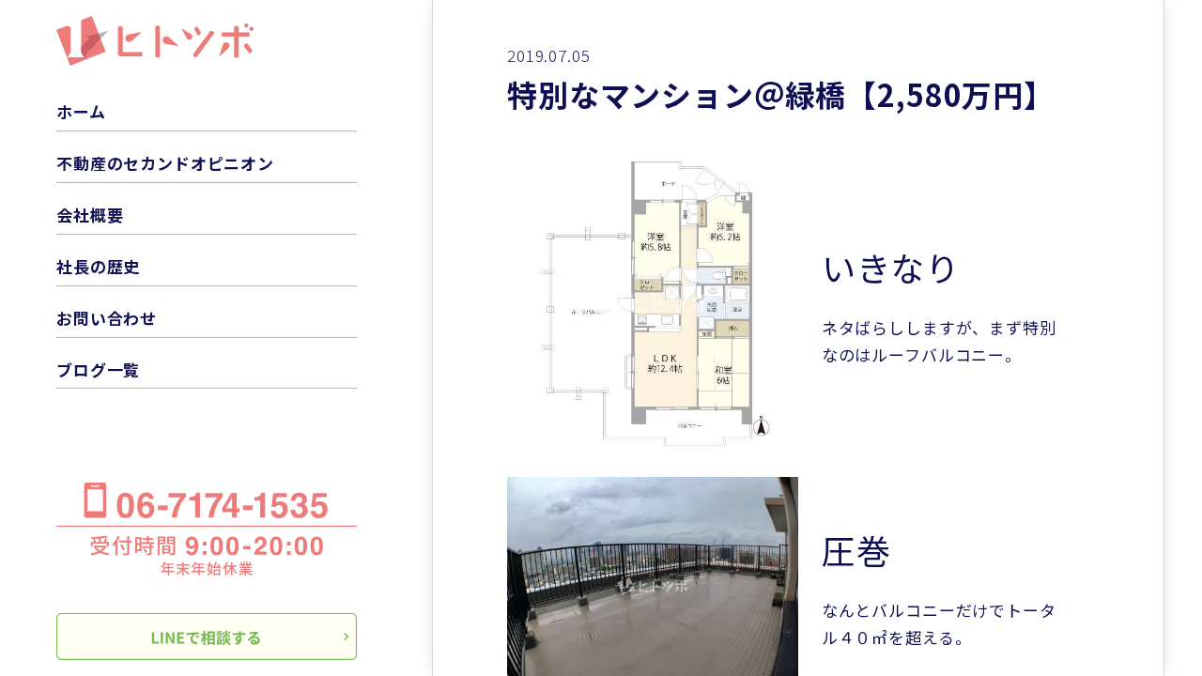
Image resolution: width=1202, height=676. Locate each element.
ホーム (81, 111)
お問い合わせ (106, 318)
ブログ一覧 (98, 369)
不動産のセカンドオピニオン (165, 163)
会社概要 (89, 214)
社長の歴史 (98, 266)
